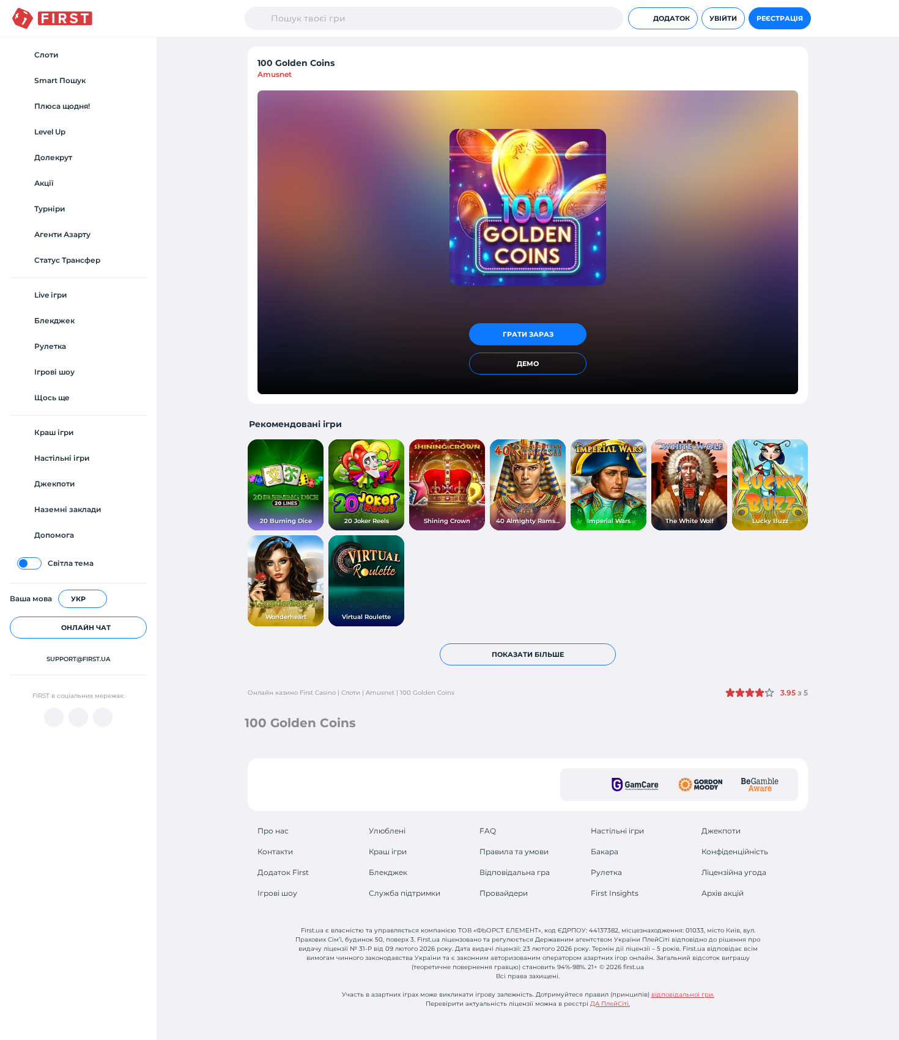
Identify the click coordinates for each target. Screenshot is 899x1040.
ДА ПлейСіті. (610, 1004)
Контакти (275, 851)
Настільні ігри (617, 830)
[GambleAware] (760, 784)
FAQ (487, 830)
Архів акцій (722, 893)
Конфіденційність (734, 851)
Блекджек (388, 872)
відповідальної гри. (682, 994)
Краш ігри (388, 851)
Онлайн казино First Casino (292, 693)
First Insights (614, 893)
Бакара (604, 851)
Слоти (350, 693)
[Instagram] (103, 717)
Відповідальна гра (514, 872)
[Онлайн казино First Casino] (52, 18)
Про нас (273, 830)
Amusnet (274, 74)
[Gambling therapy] (700, 784)
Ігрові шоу (277, 893)
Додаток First (283, 872)
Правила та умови (514, 851)
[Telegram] (78, 717)
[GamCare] (635, 784)
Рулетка (606, 872)
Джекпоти (721, 830)
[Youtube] (54, 717)
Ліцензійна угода (733, 872)
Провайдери (503, 893)
